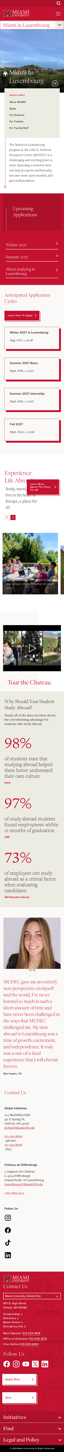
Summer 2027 (17, 257)
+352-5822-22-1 (14, 1193)
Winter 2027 (16, 244)
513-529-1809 (31, 1333)
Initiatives (14, 1417)
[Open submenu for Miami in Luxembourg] (59, 25)
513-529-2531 (38, 1338)
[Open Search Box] (59, 3)
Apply (13, 108)
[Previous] (7, 517)
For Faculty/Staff (19, 128)
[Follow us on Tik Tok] (7, 1242)
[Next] (13, 517)
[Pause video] (55, 83)
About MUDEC (18, 102)
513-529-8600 (13, 1136)
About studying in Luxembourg (20, 271)
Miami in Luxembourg (26, 25)
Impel (7, 782)
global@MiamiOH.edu (19, 1128)
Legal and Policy (21, 1439)
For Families (17, 121)
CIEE (7, 837)
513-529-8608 (13, 1145)
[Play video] (32, 648)
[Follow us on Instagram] (7, 1217)
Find (8, 1428)
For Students (17, 115)
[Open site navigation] (58, 13)
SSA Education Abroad (16, 897)
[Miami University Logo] (16, 13)
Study (12, 568)
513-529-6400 (29, 1344)
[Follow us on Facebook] (7, 1230)
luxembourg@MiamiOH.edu (23, 1184)
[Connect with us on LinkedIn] (7, 1255)
